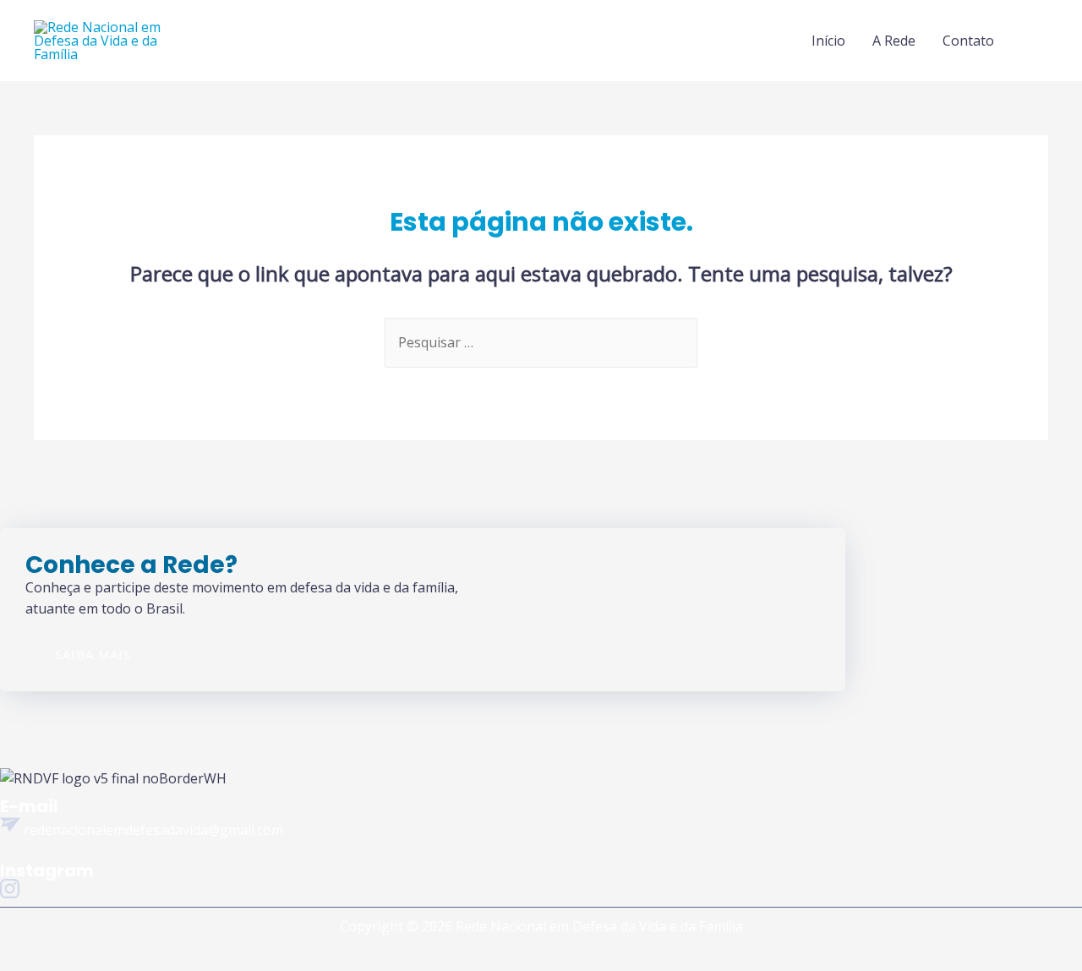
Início (828, 40)
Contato (968, 40)
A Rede (893, 40)
